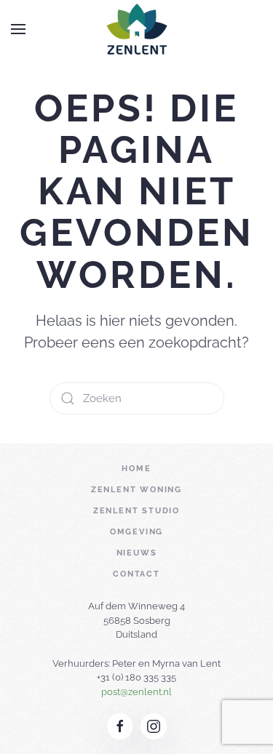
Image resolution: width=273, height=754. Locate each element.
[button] (18, 29)
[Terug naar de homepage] (136, 29)
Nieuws (136, 553)
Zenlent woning (136, 489)
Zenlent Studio (136, 511)
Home (136, 468)
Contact (136, 574)
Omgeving (136, 532)
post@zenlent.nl (136, 691)
